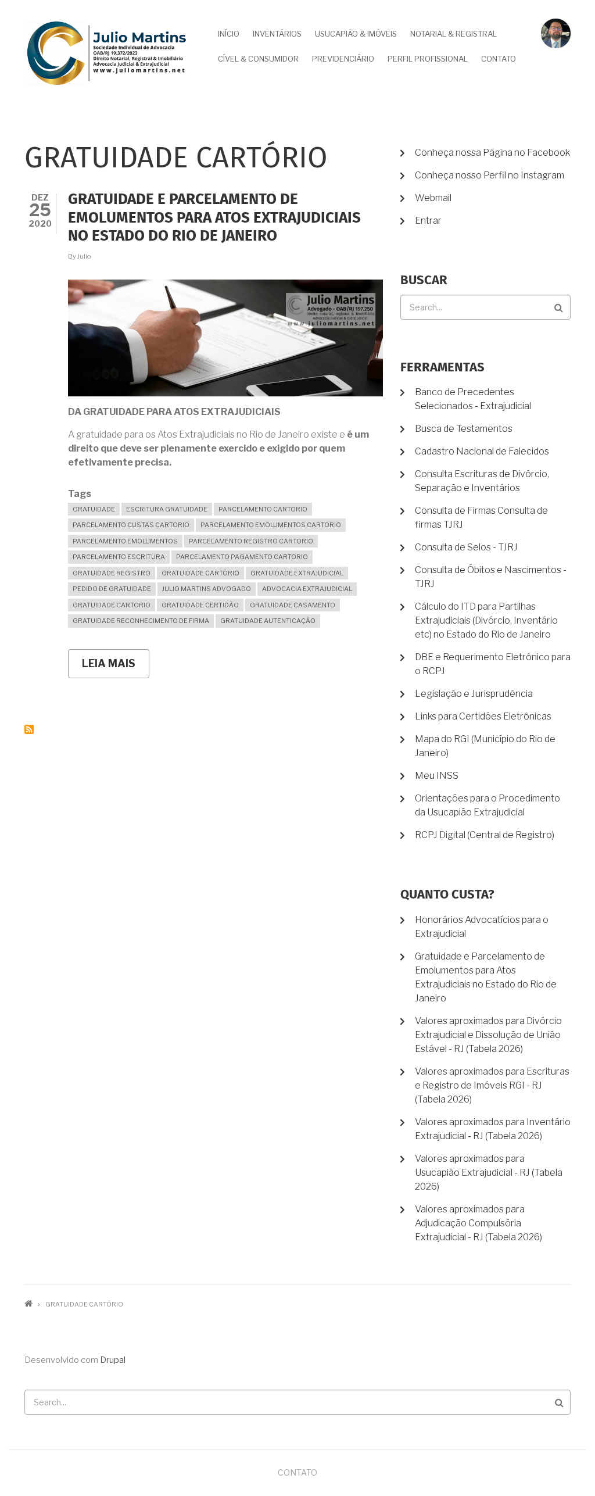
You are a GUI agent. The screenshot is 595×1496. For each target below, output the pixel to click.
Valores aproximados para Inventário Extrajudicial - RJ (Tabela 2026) (493, 1128)
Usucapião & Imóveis (356, 33)
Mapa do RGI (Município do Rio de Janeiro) (485, 745)
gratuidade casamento (292, 605)
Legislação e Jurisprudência (474, 693)
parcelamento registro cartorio (251, 541)
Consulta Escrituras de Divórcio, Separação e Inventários (482, 480)
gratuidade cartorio (111, 605)
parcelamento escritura (119, 557)
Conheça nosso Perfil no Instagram (489, 175)
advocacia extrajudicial (307, 589)
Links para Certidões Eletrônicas (483, 716)
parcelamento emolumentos (125, 541)
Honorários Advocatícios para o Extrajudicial (482, 926)
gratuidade (94, 509)
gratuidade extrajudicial (296, 573)
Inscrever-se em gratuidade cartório (29, 729)
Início (228, 33)
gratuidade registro (111, 573)
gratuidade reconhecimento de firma (141, 621)
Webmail (433, 197)
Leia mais (115, 667)
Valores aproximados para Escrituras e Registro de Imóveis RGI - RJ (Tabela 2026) (492, 1085)
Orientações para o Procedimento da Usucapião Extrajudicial (487, 805)
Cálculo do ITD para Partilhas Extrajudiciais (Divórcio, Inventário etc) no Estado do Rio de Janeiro (486, 620)
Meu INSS (436, 775)
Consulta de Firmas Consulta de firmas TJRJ (481, 517)
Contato (498, 58)
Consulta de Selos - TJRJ (466, 547)
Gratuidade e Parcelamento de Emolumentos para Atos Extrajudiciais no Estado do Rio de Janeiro (486, 977)
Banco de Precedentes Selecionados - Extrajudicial (473, 398)
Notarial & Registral (453, 33)
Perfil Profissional (428, 58)
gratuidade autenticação (268, 621)
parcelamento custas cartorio (131, 525)
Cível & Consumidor (258, 58)
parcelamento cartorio (262, 509)
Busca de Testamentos (463, 428)
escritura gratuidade (166, 509)
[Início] (106, 52)
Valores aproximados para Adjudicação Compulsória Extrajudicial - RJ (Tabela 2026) (478, 1223)
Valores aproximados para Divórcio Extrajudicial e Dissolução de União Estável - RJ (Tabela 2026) (488, 1034)
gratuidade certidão (200, 605)
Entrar (428, 220)
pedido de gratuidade (112, 589)
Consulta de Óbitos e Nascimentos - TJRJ (491, 576)
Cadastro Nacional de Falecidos (482, 451)
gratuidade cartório (200, 573)
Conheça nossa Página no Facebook (492, 152)
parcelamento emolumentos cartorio (270, 525)
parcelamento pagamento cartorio (242, 557)
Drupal (113, 1360)
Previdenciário (343, 58)
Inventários (277, 33)
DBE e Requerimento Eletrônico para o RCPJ (493, 664)
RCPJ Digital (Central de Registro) (484, 834)
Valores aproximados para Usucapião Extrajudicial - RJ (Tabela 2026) (488, 1172)
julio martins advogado (206, 589)
